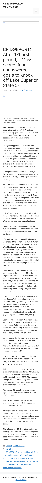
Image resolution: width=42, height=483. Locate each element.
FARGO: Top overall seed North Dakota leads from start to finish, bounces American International (20, 464)
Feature (9, 446)
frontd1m (9, 449)
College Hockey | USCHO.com (13, 5)
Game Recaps (18, 446)
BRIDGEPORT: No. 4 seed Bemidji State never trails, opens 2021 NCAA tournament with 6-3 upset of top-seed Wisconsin (20, 455)
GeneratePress (21, 480)
